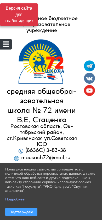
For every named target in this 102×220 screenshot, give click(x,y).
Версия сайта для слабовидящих (19, 14)
